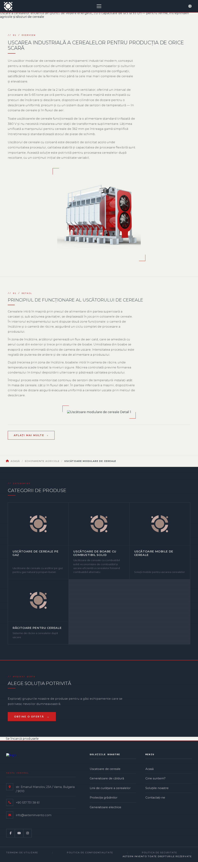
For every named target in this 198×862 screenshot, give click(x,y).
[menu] (99, 6)
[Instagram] (27, 833)
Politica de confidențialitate (90, 852)
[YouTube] (19, 833)
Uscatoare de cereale (105, 769)
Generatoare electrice (105, 807)
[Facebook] (10, 833)
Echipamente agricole (42, 461)
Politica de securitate (159, 852)
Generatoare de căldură (107, 778)
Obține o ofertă (29, 716)
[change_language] (190, 6)
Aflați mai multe (29, 435)
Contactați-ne (155, 797)
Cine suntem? (155, 778)
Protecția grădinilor (103, 797)
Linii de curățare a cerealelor (110, 788)
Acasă (15, 461)
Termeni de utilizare (22, 852)
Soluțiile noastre (157, 788)
